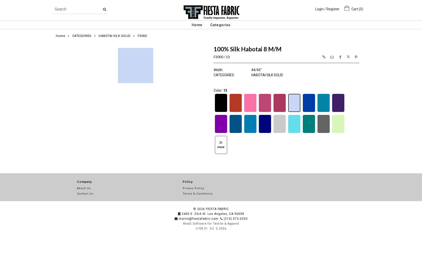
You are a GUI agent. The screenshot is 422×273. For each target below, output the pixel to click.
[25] (309, 132)
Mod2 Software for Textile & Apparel (211, 223)
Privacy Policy (193, 188)
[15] (309, 111)
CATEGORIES (82, 36)
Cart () (356, 9)
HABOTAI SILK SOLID (114, 36)
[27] (338, 132)
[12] (279, 111)
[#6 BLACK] (221, 111)
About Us (84, 188)
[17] (338, 111)
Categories (220, 25)
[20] (250, 132)
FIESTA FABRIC (217, 209)
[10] (250, 111)
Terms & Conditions (198, 193)
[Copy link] (324, 57)
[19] (235, 132)
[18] (221, 132)
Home (197, 25)
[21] (265, 132)
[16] (323, 111)
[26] (323, 132)
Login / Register (327, 9)
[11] (265, 111)
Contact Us (85, 193)
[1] (235, 111)
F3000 (142, 36)
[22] (279, 132)
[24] (294, 132)
